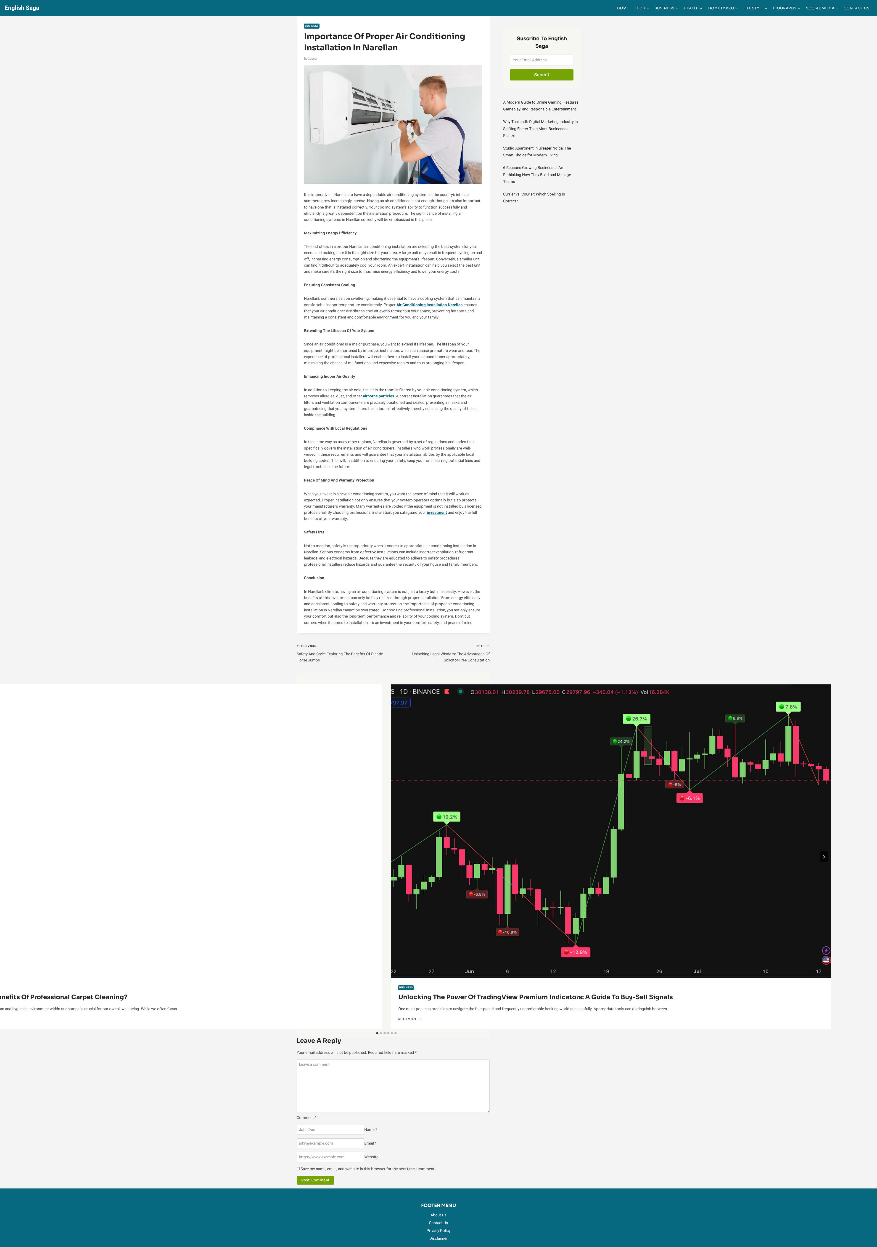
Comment (306, 1118)
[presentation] (611, 831)
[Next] (824, 856)
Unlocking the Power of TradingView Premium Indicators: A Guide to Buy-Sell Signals (535, 997)
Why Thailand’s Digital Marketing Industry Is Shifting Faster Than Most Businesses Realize (540, 129)
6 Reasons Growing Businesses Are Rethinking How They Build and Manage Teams (537, 175)
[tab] (377, 1033)
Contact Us (856, 8)
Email (370, 1143)
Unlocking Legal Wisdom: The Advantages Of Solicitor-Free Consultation (450, 653)
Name (370, 1129)
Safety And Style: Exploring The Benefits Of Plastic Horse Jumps (340, 653)
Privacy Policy (439, 1231)
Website (371, 1157)
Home (623, 8)
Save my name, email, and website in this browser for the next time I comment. (368, 1169)
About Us (438, 1215)
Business (312, 26)
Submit (541, 74)
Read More (410, 1019)
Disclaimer (438, 1238)
